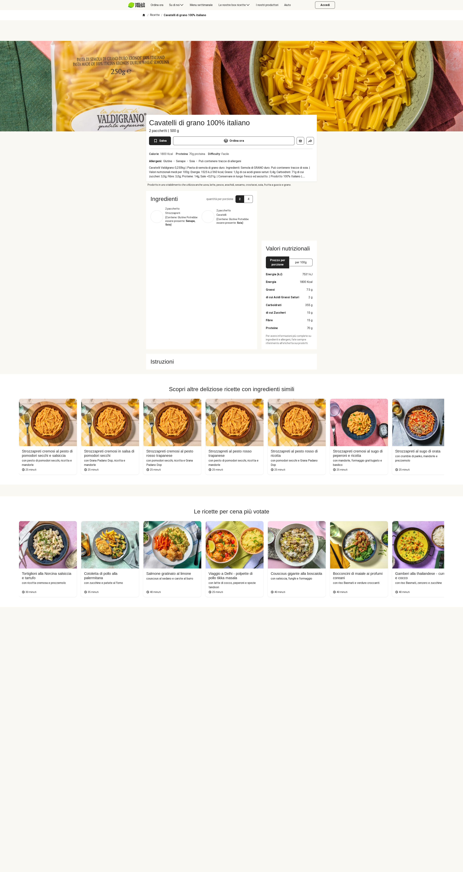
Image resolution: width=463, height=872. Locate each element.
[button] (201, 199)
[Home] (144, 15)
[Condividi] (310, 141)
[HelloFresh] (136, 5)
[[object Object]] (300, 141)
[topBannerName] (231, 30)
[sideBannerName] (289, 213)
